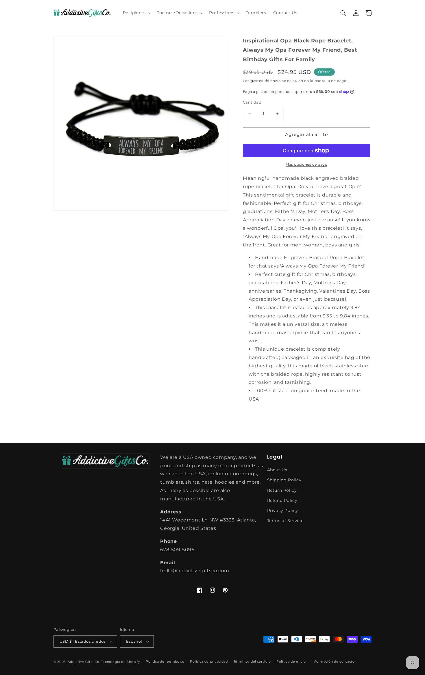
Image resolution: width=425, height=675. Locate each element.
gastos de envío (266, 80)
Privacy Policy (282, 510)
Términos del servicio (252, 661)
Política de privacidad (209, 661)
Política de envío (291, 661)
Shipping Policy (284, 480)
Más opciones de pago (306, 164)
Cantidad (252, 102)
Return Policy (282, 490)
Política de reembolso (165, 661)
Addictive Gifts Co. (84, 662)
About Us (277, 469)
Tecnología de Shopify (120, 662)
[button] (136, 13)
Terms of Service (285, 520)
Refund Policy (282, 500)
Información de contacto (333, 661)
